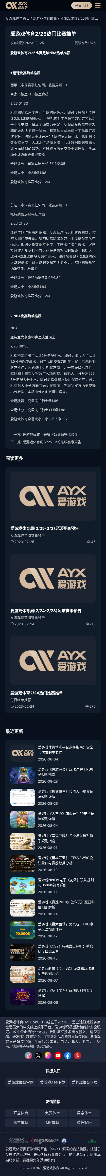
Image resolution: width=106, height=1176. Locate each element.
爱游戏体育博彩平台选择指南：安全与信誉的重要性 (65, 749)
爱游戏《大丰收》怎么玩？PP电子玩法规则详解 (66, 816)
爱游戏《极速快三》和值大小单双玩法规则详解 (65, 794)
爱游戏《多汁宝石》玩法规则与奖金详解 (65, 993)
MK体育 (52, 1122)
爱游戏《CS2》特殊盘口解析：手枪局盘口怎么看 (65, 948)
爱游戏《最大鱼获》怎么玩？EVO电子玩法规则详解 (65, 926)
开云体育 (20, 1113)
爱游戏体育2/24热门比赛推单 (36, 692)
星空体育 (84, 1113)
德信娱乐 (84, 1122)
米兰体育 (20, 1122)
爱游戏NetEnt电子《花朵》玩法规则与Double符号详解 (66, 882)
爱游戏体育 (14, 1149)
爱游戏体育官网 (21, 1082)
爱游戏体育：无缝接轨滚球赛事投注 (50, 434)
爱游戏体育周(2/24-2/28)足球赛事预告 (45, 610)
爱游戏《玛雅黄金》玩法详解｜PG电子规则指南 (66, 771)
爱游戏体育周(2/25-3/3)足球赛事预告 (52, 442)
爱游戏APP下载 (52, 1082)
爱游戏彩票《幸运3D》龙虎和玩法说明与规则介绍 (66, 970)
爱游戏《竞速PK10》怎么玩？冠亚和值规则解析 (66, 904)
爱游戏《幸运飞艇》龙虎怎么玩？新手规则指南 (65, 838)
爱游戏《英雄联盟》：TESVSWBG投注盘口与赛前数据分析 (65, 860)
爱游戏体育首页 (17, 18)
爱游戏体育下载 (84, 1082)
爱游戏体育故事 (45, 18)
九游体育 (52, 1113)
